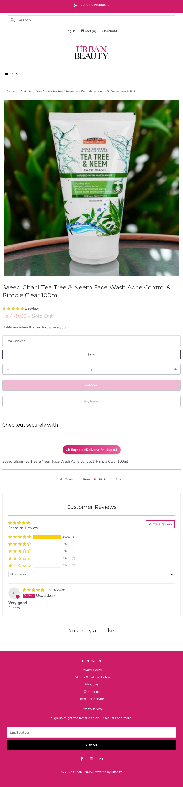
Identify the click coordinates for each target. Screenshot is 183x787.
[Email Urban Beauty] (101, 759)
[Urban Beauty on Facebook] (82, 759)
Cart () (90, 31)
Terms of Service (91, 699)
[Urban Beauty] (91, 52)
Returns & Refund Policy (91, 677)
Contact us (92, 691)
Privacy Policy (91, 670)
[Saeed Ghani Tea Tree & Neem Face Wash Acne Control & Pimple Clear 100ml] (91, 188)
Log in (70, 31)
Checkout (109, 31)
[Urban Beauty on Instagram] (91, 759)
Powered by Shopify (108, 772)
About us (91, 684)
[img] (34, 590)
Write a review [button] (160, 524)
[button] (13, 308)
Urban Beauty (82, 772)
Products (26, 91)
